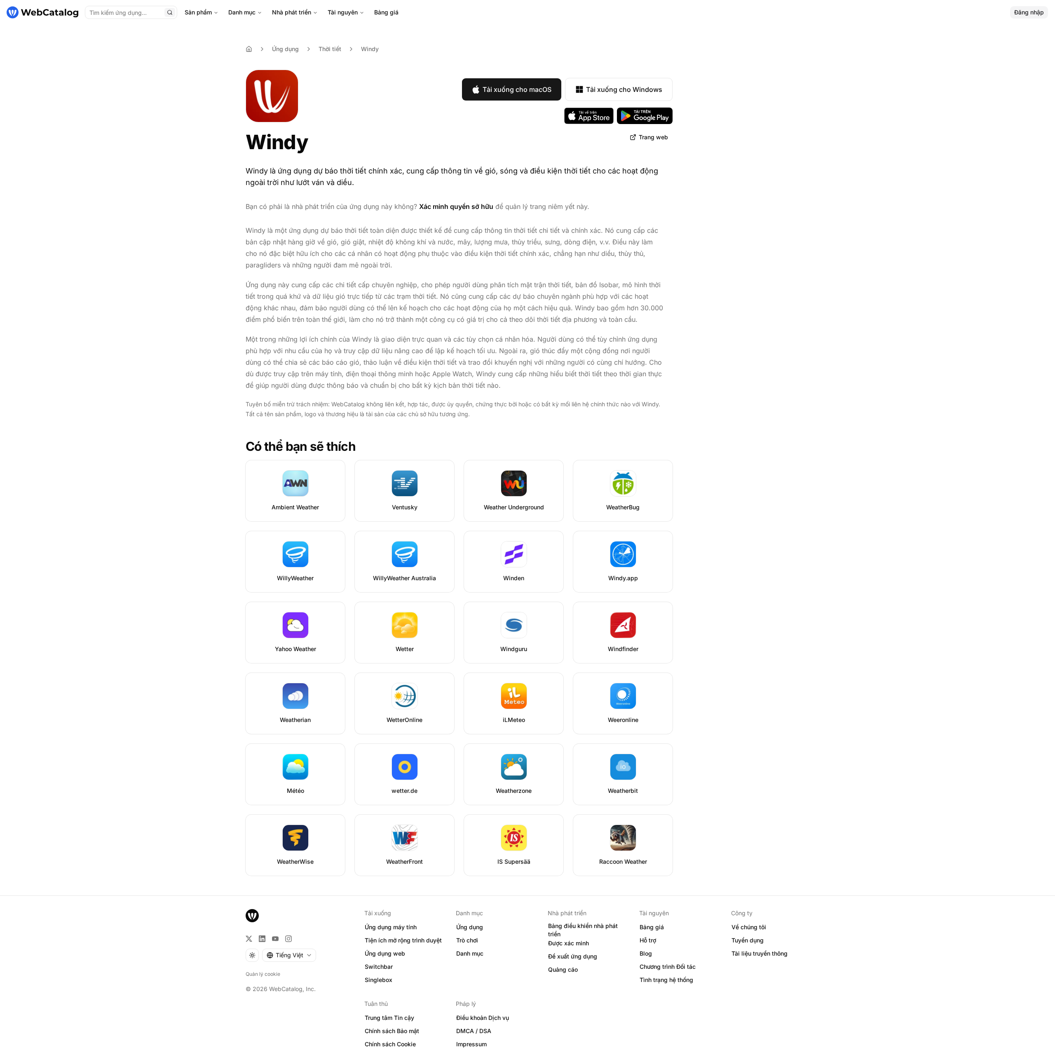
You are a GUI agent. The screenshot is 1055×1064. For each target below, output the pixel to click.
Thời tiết (330, 48)
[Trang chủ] (42, 12)
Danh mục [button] (469, 953)
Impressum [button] (471, 1044)
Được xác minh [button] (568, 943)
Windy (370, 48)
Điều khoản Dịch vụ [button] (482, 1017)
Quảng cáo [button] (563, 969)
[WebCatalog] (252, 915)
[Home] (249, 49)
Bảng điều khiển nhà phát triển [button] (583, 930)
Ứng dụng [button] (469, 926)
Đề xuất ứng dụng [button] (572, 956)
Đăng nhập (1029, 12)
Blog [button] (646, 953)
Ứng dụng (285, 48)
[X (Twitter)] (249, 938)
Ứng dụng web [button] (385, 953)
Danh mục (242, 12)
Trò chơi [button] (467, 940)
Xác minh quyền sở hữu (456, 206)
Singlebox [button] (378, 979)
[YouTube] (275, 938)
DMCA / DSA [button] (473, 1030)
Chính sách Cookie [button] (390, 1044)
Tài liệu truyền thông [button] (759, 953)
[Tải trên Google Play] (645, 116)
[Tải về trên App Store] (589, 116)
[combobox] (289, 955)
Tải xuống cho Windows (624, 89)
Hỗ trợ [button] (648, 940)
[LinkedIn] (262, 938)
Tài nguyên (343, 12)
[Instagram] (288, 938)
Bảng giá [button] (652, 926)
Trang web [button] (653, 137)
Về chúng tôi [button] (748, 926)
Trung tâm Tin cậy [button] (389, 1017)
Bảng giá (386, 12)
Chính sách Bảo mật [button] (392, 1030)
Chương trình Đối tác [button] (668, 966)
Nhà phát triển (291, 12)
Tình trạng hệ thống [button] (666, 979)
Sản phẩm (198, 12)
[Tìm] (170, 12)
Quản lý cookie (263, 974)
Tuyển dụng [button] (747, 940)
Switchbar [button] (379, 966)
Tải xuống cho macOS (517, 89)
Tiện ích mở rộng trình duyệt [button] (403, 940)
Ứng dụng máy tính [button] (391, 926)
